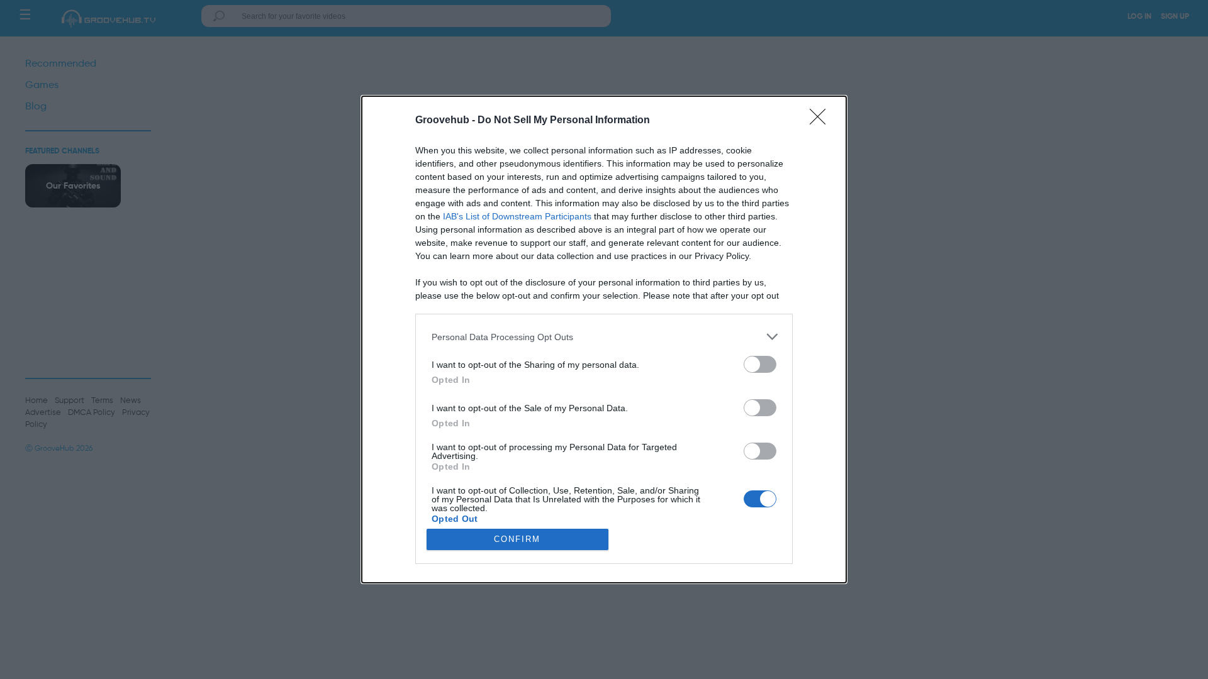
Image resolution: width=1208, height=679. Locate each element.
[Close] (822, 121)
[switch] (760, 364)
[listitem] (604, 336)
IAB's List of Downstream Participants (517, 216)
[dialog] (604, 339)
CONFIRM (517, 539)
